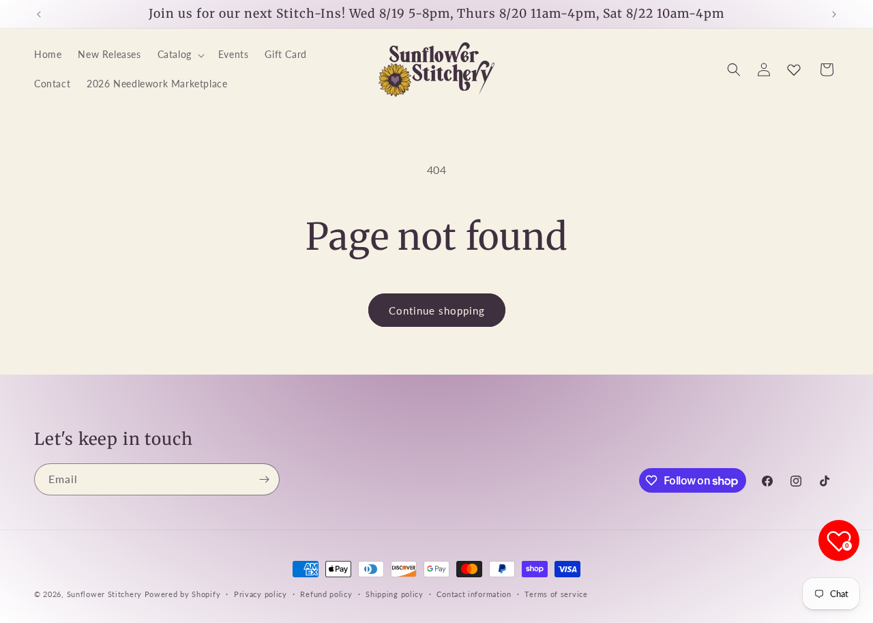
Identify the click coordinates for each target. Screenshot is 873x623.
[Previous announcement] (39, 14)
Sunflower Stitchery (106, 594)
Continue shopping (437, 310)
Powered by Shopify (183, 594)
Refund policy (326, 594)
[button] (179, 55)
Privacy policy (260, 594)
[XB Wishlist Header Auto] (794, 70)
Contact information (473, 594)
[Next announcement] (834, 14)
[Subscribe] (264, 479)
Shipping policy (395, 594)
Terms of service (555, 594)
